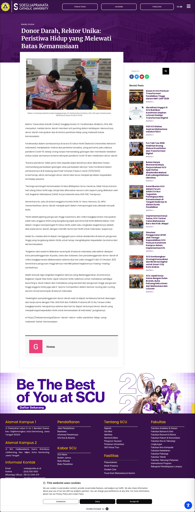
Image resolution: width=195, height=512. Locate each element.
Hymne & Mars (111, 438)
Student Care (110, 469)
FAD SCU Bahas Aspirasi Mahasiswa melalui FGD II (156, 129)
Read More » (150, 102)
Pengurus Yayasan (113, 441)
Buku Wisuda (63, 461)
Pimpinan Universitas (114, 444)
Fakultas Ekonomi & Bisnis (163, 434)
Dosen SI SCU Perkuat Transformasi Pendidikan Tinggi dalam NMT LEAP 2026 (157, 94)
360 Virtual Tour (111, 447)
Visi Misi (108, 431)
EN (178, 6)
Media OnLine (27, 24)
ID (181, 6)
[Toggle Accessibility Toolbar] (188, 505)
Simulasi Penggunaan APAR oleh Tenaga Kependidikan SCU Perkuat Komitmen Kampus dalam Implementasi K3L (156, 240)
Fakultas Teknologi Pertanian (164, 460)
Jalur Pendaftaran (65, 428)
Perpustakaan (110, 462)
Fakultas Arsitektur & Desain (164, 428)
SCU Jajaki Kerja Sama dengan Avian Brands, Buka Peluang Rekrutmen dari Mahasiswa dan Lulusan (157, 282)
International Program (161, 463)
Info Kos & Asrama (66, 438)
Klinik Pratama (111, 466)
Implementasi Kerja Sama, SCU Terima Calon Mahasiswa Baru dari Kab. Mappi (157, 219)
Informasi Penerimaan (67, 434)
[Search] (165, 71)
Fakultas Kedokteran (160, 450)
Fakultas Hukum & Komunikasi (165, 438)
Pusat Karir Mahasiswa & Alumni (119, 473)
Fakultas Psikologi (159, 454)
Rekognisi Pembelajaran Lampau (166, 466)
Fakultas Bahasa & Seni (162, 431)
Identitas (108, 434)
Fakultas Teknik (158, 457)
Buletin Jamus (64, 457)
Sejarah (107, 428)
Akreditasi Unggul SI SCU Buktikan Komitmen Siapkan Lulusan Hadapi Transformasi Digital (157, 112)
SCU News (62, 454)
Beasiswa (61, 431)
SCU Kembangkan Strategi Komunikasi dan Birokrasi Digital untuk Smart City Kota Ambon (157, 261)
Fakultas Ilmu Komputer (162, 447)
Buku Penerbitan (65, 464)
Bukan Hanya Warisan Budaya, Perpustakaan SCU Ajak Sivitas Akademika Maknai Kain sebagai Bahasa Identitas (157, 170)
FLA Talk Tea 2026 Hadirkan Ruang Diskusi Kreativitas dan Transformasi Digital (156, 148)
